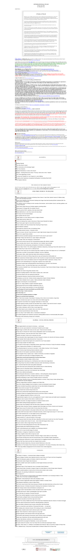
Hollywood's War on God (49, 136)
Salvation (48, 114)
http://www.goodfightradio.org (26, 139)
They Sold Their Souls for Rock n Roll (29, 135)
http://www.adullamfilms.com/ (19, 152)
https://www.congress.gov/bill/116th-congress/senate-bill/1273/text (49, 95)
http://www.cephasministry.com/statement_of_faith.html (39, 104)
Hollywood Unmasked (56, 136)
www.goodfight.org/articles (26, 134)
